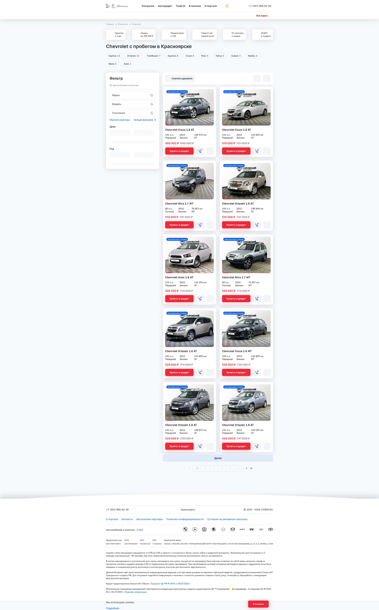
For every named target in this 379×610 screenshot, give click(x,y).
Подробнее (112, 608)
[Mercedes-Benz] (194, 530)
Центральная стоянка (177, 92)
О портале (211, 5)
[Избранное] (237, 6)
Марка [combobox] (116, 95)
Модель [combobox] (116, 104)
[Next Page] (246, 468)
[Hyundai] (251, 530)
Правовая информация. (135, 592)
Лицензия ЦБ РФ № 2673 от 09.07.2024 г (170, 583)
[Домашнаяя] (122, 6)
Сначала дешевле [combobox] (182, 78)
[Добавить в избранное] (210, 151)
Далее (218, 458)
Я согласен (258, 604)
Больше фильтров (143, 119)
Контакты (127, 519)
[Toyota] (270, 530)
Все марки (262, 15)
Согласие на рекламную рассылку (227, 519)
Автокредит (165, 5)
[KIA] (242, 530)
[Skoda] (213, 530)
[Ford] (261, 530)
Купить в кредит (179, 151)
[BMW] (185, 530)
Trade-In (180, 5)
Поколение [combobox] (118, 112)
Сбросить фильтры (120, 119)
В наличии (195, 5)
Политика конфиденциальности (185, 519)
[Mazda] (232, 530)
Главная (110, 24)
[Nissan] (223, 530)
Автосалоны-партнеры (149, 519)
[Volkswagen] (204, 530)
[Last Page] (251, 468)
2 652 (139, 529)
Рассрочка (148, 5)
